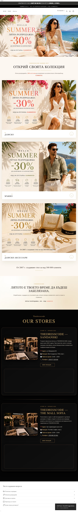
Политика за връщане (10, 491)
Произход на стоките (10, 501)
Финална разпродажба (11, 495)
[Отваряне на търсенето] (66, 11)
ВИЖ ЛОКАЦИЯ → (47, 364)
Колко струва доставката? (12, 505)
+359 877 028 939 (53, 359)
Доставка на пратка (10, 498)
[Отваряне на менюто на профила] (70, 11)
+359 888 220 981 (53, 435)
